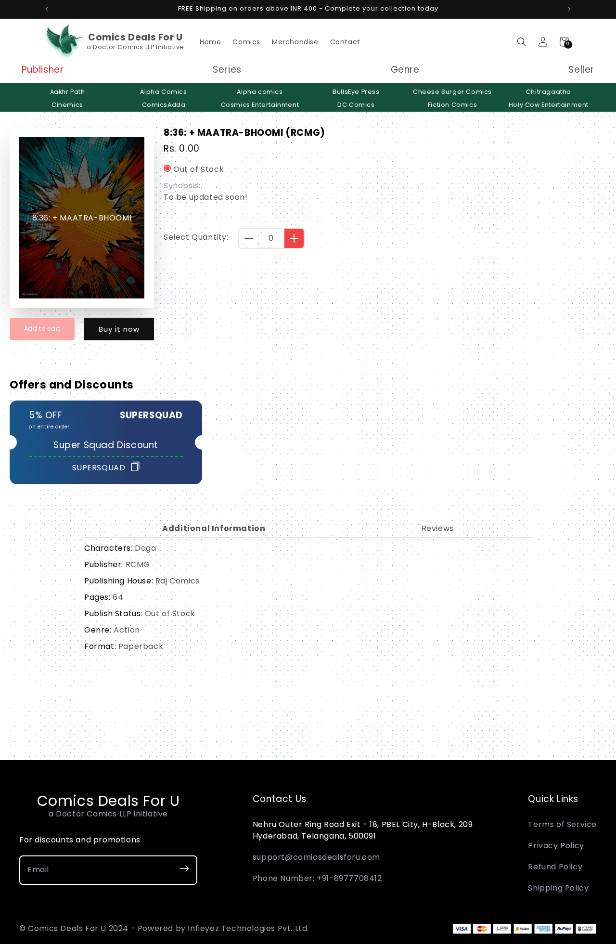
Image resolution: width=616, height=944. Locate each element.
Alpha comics (259, 92)
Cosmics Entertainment (260, 105)
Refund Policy (555, 866)
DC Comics (355, 105)
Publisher (43, 70)
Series (227, 70)
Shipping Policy (558, 887)
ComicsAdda (164, 105)
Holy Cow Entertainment (549, 105)
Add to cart (42, 328)
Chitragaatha (548, 92)
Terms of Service (562, 824)
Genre (405, 70)
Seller (581, 70)
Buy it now (119, 329)
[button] (521, 41)
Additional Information (213, 528)
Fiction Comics (452, 105)
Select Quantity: (196, 237)
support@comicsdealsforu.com (316, 857)
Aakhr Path (67, 92)
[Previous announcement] (46, 9)
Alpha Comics (163, 92)
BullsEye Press (356, 92)
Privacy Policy (556, 845)
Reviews (438, 528)
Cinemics (67, 105)
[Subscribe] (184, 870)
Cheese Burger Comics (452, 92)
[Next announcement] (569, 9)
